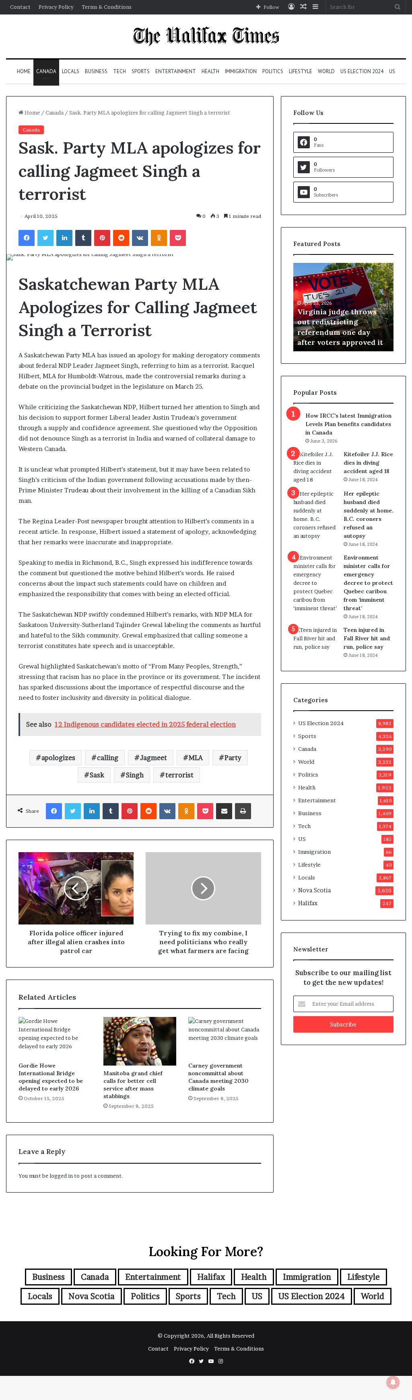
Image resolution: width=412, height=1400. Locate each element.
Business (96, 71)
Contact (20, 7)
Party (233, 758)
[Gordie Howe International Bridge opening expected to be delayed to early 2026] (55, 1037)
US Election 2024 (361, 71)
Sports (141, 71)
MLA (196, 758)
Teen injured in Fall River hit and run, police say (367, 638)
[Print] (243, 811)
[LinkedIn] (64, 238)
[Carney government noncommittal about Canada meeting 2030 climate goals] (224, 1037)
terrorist (179, 775)
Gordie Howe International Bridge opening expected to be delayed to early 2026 (51, 1077)
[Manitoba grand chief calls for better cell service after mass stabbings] (139, 1041)
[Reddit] (121, 238)
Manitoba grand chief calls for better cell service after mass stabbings (133, 1085)
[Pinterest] (102, 238)
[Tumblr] (83, 238)
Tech (119, 71)
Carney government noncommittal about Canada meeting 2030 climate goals (218, 1077)
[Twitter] (45, 238)
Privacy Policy (56, 7)
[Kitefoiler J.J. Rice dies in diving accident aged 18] (315, 467)
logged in (61, 1175)
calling (107, 758)
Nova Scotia (314, 890)
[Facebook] (27, 238)
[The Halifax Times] (206, 36)
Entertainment (175, 71)
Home (24, 71)
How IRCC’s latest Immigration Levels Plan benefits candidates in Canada (348, 424)
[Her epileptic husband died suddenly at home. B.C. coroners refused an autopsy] (315, 515)
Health (210, 71)
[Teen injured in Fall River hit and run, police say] (315, 641)
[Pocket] (178, 238)
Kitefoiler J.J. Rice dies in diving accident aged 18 (368, 463)
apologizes (58, 758)
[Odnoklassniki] (159, 238)
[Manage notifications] (393, 1382)
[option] (343, 307)
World (326, 71)
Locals (70, 71)
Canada (46, 71)
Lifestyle (300, 71)
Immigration (241, 71)
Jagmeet (153, 758)
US (392, 71)
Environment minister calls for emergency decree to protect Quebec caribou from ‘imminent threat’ (368, 583)
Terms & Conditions (107, 7)
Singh (135, 775)
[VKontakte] (140, 238)
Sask (97, 775)
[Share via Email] (224, 811)
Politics (272, 71)
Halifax (307, 903)
